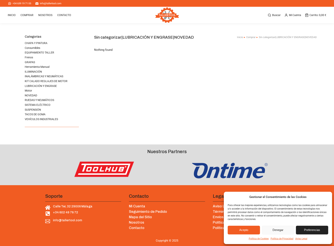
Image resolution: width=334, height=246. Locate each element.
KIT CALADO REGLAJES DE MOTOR (46, 81)
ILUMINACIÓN (33, 71)
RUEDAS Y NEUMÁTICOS (39, 100)
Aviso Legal (301, 238)
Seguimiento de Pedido (148, 212)
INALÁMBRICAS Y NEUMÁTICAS (44, 76)
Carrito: (317, 15)
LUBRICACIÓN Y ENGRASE (41, 85)
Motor (28, 90)
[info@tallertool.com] (47, 221)
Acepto (243, 230)
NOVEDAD (31, 95)
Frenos (29, 57)
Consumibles (32, 47)
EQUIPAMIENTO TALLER (39, 52)
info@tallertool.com (50, 3)
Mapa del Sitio (140, 217)
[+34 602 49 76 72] (47, 213)
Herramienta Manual (37, 66)
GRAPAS (30, 62)
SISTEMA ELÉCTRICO (37, 104)
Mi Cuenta (295, 15)
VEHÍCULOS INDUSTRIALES (41, 119)
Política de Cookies (259, 238)
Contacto (136, 228)
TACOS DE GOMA (35, 114)
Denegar (278, 230)
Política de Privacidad (282, 238)
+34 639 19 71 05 (22, 3)
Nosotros (136, 222)
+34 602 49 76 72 (65, 212)
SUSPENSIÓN (33, 109)
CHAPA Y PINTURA (36, 43)
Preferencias (312, 230)
